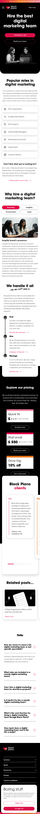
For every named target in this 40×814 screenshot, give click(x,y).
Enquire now (20, 427)
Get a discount (20, 474)
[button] (3, 7)
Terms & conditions (11, 780)
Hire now (32, 7)
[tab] (10, 207)
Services (7, 760)
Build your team (20, 41)
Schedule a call (20, 35)
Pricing (6, 775)
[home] (11, 7)
